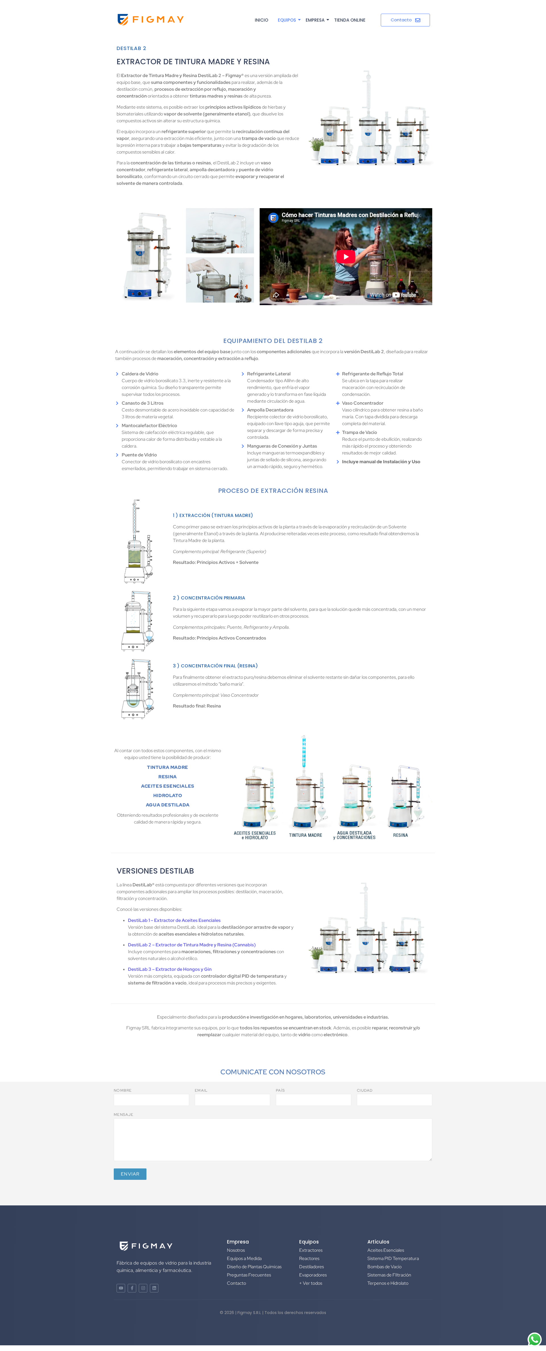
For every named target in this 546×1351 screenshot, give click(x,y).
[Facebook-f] (132, 1288)
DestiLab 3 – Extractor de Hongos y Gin (170, 969)
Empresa (315, 20)
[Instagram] (143, 1288)
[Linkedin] (154, 1288)
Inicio (261, 20)
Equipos (287, 20)
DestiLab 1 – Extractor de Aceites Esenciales (174, 920)
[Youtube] (121, 1288)
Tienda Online (349, 20)
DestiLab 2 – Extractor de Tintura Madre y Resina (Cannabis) (192, 945)
